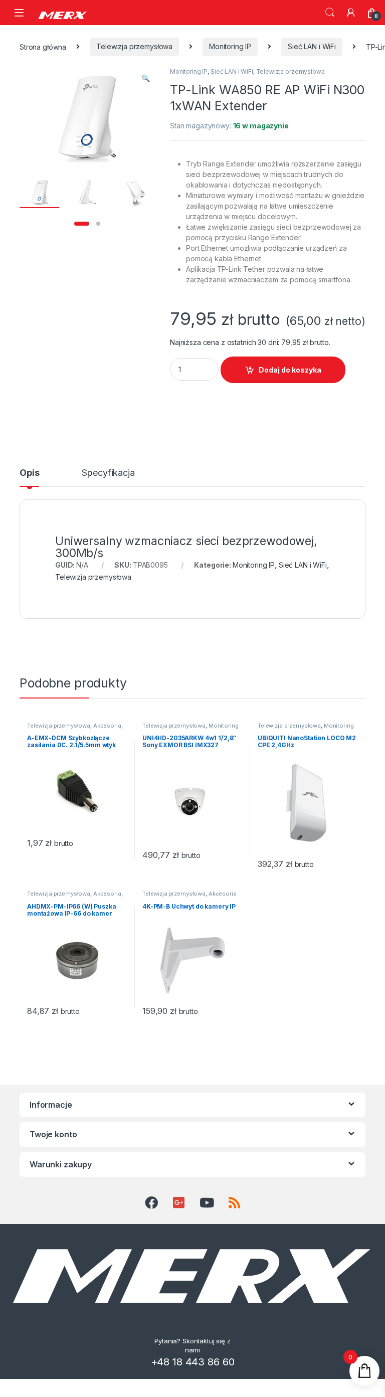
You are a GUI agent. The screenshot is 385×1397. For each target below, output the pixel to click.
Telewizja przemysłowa (134, 46)
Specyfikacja (108, 473)
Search (329, 12)
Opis (29, 473)
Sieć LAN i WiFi (312, 46)
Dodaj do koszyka (290, 370)
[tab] (29, 477)
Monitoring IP (230, 46)
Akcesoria (107, 725)
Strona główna (43, 46)
